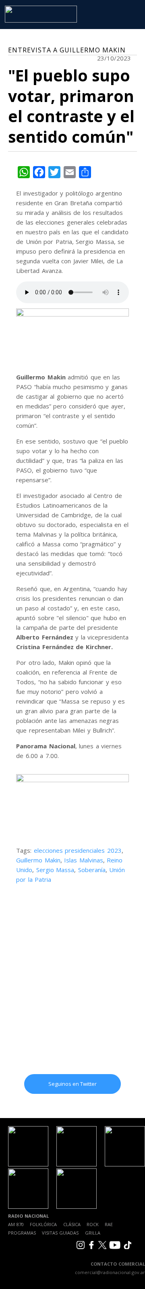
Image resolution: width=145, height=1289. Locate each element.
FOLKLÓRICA (43, 1224)
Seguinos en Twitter (72, 1083)
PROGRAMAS (22, 1233)
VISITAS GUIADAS (60, 1233)
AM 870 (16, 1224)
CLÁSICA (72, 1224)
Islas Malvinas (83, 860)
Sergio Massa (55, 870)
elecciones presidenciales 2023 (78, 850)
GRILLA (92, 1233)
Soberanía (92, 870)
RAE (109, 1224)
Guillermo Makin (38, 860)
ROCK (93, 1224)
